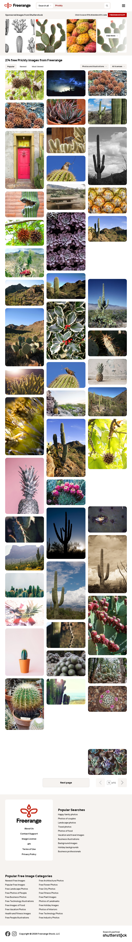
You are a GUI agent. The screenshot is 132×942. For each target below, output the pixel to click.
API (29, 844)
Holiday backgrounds (68, 847)
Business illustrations (68, 839)
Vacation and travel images (71, 835)
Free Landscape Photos (16, 888)
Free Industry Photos (49, 917)
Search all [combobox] (44, 5)
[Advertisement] (107, 260)
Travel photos (64, 826)
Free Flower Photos (48, 884)
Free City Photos (47, 888)
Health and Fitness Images (18, 913)
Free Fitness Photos (48, 893)
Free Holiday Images (49, 905)
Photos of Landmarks (49, 901)
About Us (29, 828)
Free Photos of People (16, 893)
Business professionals (69, 851)
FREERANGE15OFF (117, 15)
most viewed (37, 66)
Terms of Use (29, 849)
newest (23, 66)
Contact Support (29, 833)
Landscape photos (67, 822)
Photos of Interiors (48, 909)
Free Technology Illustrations (19, 901)
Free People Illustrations (17, 917)
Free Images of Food (15, 905)
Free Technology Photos (51, 913)
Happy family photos (68, 814)
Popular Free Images (15, 884)
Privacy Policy (29, 854)
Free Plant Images (47, 897)
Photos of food (65, 830)
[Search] (107, 5)
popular (10, 66)
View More (110, 35)
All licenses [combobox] (117, 66)
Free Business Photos (15, 897)
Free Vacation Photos (15, 909)
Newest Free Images (15, 880)
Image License (29, 838)
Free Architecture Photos (51, 880)
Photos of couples (67, 818)
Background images (67, 843)
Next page (66, 782)
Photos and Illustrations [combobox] (93, 66)
